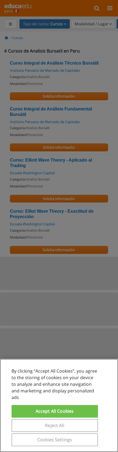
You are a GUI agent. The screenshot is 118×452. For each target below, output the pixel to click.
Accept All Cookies (55, 411)
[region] (59, 405)
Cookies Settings (54, 440)
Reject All (54, 425)
